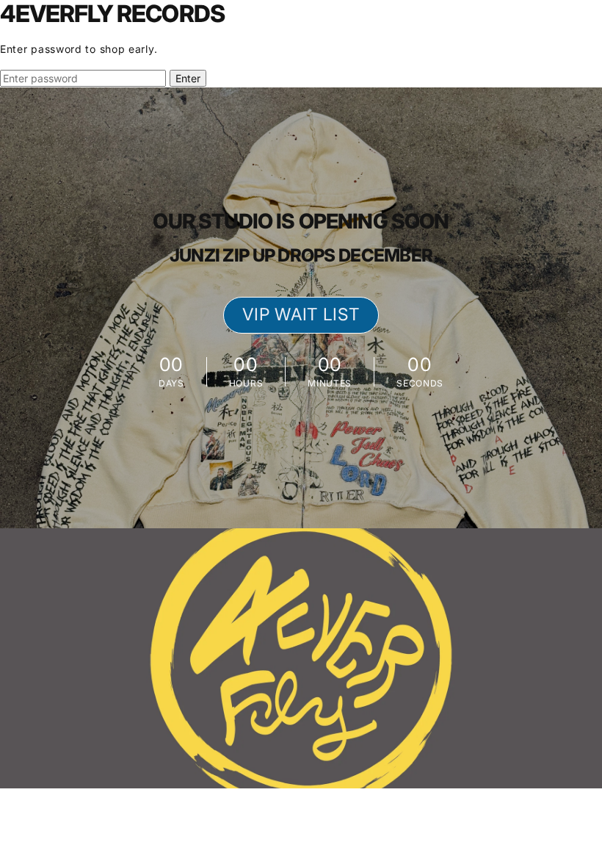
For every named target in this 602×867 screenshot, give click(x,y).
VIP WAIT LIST (300, 314)
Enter (187, 78)
